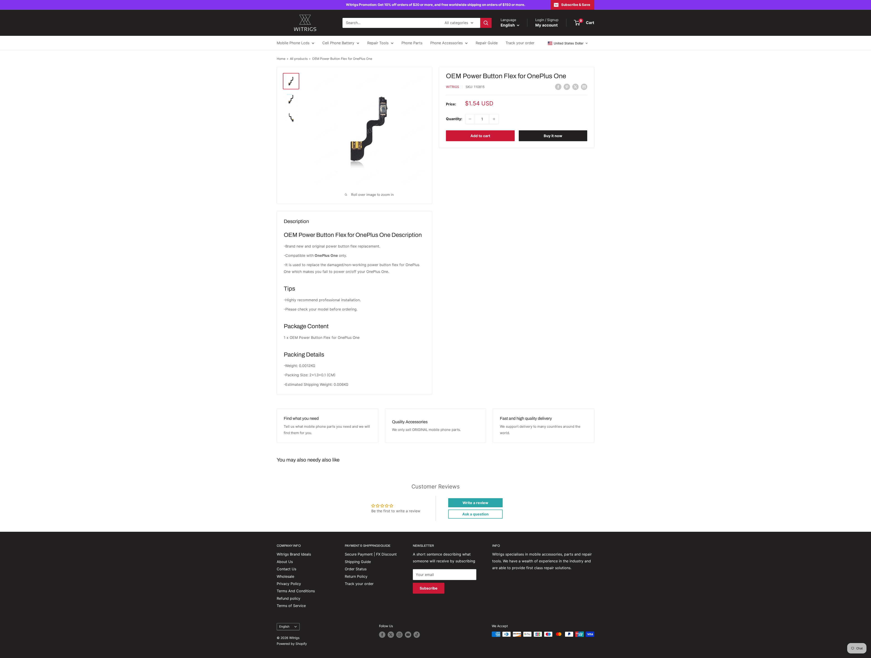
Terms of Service (291, 605)
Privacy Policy (289, 583)
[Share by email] (584, 86)
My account (546, 25)
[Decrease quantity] (470, 119)
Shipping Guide (358, 561)
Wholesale (285, 576)
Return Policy (356, 576)
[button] (568, 43)
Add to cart (480, 136)
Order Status (356, 569)
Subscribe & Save (575, 4)
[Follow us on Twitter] (391, 634)
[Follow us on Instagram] (399, 634)
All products (299, 59)
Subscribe (429, 588)
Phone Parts (411, 43)
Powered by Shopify (292, 644)
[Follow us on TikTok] (416, 634)
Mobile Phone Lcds (293, 43)
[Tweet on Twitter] (575, 86)
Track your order (520, 43)
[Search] (486, 23)
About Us (285, 561)
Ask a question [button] (475, 514)
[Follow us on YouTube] (408, 634)
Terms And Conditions (296, 591)
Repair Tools (378, 43)
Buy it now (553, 136)
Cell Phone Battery (338, 43)
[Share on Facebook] (558, 86)
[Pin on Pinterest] (567, 86)
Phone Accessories (446, 43)
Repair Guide (487, 43)
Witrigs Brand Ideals (294, 554)
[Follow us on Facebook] (382, 634)
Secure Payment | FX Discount (371, 554)
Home (281, 59)
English (284, 626)
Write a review (475, 502)
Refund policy (288, 598)
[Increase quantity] (494, 119)
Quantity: (454, 119)
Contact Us (286, 569)
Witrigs (452, 87)
